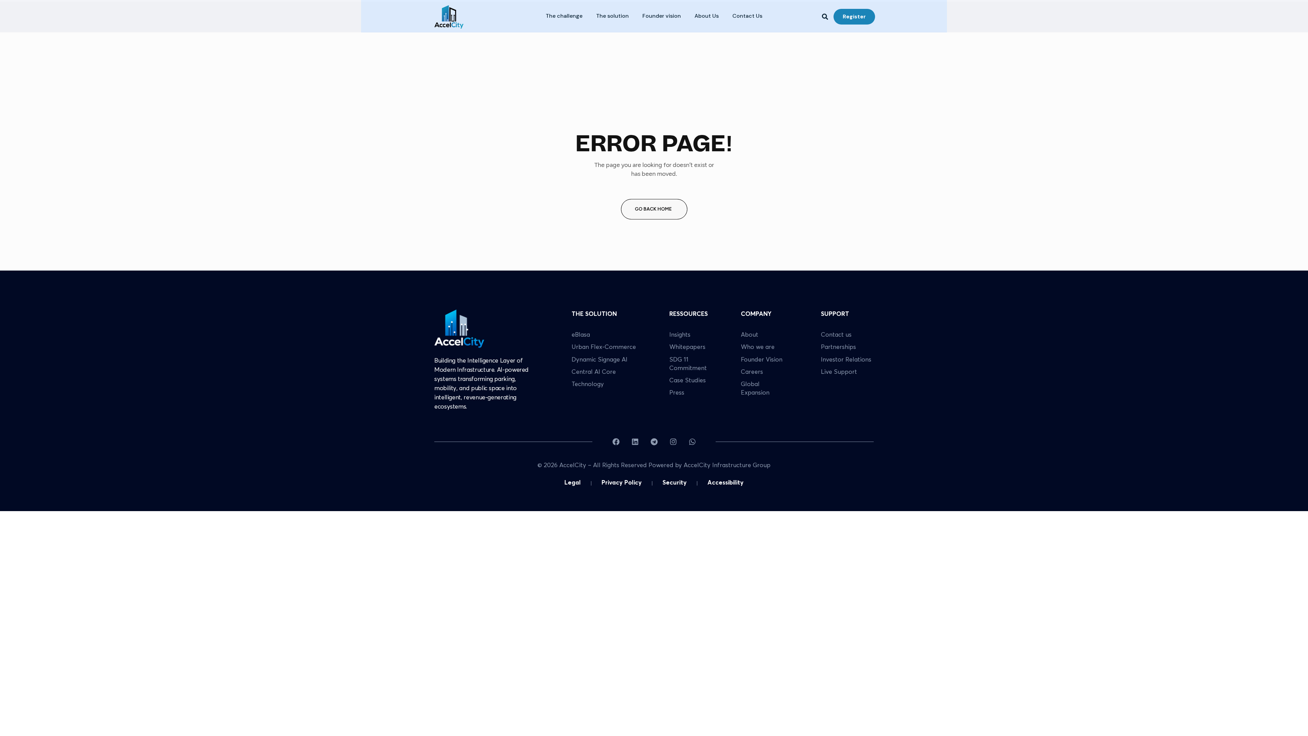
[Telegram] (654, 441)
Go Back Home (653, 209)
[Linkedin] (635, 441)
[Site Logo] (459, 328)
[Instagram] (673, 441)
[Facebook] (616, 441)
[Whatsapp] (692, 441)
